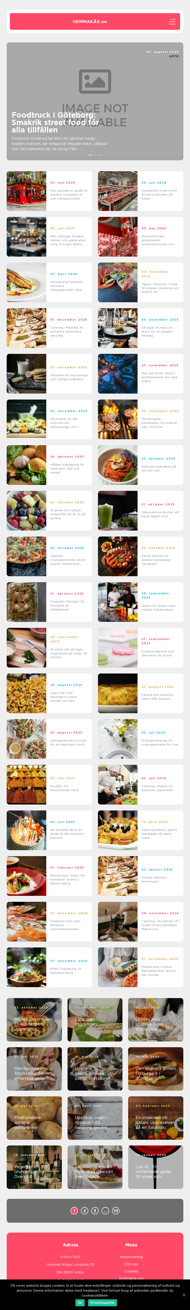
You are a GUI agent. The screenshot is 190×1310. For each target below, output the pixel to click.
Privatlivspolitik (103, 1303)
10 (116, 1211)
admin (174, 56)
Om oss (131, 1264)
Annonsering (131, 1257)
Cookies (131, 1271)
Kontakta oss (131, 1278)
